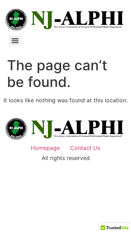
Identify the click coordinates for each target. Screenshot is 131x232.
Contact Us (85, 147)
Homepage (45, 147)
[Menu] (15, 40)
